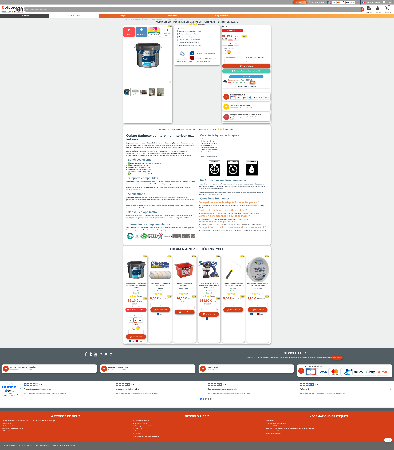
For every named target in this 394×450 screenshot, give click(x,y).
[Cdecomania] (12, 9)
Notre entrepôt (8, 426)
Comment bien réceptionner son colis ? (147, 436)
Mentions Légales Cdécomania (13, 428)
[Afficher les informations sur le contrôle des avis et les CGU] (17, 394)
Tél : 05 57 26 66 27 (318, 2)
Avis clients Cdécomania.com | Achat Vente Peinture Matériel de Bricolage (290, 428)
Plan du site (7, 431)
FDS (140, 341)
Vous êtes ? (299, 2)
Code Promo (139, 428)
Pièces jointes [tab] (191, 129)
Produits (25, 16)
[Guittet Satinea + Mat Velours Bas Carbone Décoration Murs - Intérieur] (169, 82)
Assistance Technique (142, 420)
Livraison (245, 77)
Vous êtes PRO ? (271, 426)
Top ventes (172, 16)
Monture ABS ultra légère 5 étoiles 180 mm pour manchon (233, 284)
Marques (123, 16)
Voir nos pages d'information (275, 431)
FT (133, 341)
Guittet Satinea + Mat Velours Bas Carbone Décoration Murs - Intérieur (136, 285)
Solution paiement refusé (143, 426)
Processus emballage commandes (146, 431)
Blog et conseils (221, 16)
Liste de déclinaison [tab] (207, 129)
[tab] (226, 129)
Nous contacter (8, 423)
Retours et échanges (141, 423)
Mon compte (270, 420)
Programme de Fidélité (273, 433)
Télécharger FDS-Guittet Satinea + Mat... (205, 58)
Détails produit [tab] (177, 129)
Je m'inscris (338, 357)
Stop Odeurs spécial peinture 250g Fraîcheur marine (257, 284)
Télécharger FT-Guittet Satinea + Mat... (205, 53)
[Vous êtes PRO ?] (265, 426)
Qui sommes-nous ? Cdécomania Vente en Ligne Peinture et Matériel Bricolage (29, 420)
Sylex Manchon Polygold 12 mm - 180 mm (160, 284)
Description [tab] (164, 129)
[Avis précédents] (20, 389)
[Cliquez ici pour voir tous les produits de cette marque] (182, 55)
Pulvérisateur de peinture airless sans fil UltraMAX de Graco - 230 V (209, 285)
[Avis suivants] (390, 389)
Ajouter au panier (137, 336)
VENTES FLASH (74, 16)
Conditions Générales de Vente (276, 423)
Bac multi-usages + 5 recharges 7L (184, 284)
